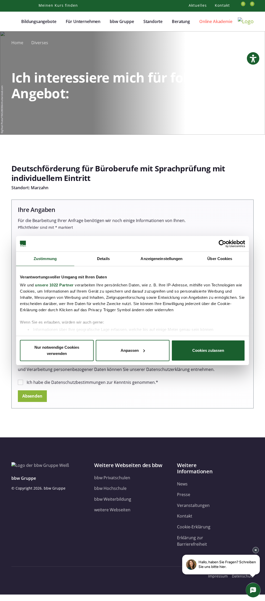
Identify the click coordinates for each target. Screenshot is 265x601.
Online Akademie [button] (215, 21)
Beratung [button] (181, 21)
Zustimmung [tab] (45, 258)
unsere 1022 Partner (54, 285)
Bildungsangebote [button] (38, 21)
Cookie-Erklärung (193, 527)
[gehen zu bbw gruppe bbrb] (54, 576)
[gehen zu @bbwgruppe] (64, 576)
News (182, 484)
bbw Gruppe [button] (122, 21)
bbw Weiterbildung (112, 499)
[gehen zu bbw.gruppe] (16, 576)
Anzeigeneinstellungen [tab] (161, 258)
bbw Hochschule (110, 488)
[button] (14, 21)
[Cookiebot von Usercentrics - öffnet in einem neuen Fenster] (222, 244)
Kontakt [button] (223, 5)
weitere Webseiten (112, 510)
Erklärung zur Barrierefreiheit (192, 541)
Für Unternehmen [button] (83, 21)
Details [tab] (103, 258)
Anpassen (130, 350)
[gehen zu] (1, 597)
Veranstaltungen (193, 505)
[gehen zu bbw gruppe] (29, 576)
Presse (183, 494)
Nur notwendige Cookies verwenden (56, 350)
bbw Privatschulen (112, 478)
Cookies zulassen (208, 350)
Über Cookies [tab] (219, 258)
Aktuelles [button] (198, 5)
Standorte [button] (153, 21)
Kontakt (184, 516)
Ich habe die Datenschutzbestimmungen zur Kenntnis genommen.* (92, 382)
